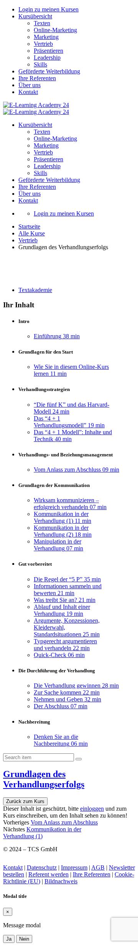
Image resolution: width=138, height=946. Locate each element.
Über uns (29, 85)
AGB (98, 867)
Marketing (46, 37)
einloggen (92, 808)
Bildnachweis (60, 881)
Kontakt (28, 92)
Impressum (74, 867)
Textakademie (35, 290)
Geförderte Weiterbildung (49, 71)
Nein (24, 939)
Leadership (47, 57)
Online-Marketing (55, 30)
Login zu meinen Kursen (48, 9)
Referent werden (48, 874)
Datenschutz (42, 867)
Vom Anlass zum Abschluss (64, 822)
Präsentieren (48, 50)
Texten (42, 23)
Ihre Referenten (37, 78)
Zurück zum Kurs (25, 801)
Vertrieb (43, 44)
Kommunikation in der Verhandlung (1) (42, 832)
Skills (40, 64)
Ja (9, 939)
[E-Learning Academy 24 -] (36, 105)
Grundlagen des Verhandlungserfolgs (43, 779)
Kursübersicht (35, 16)
